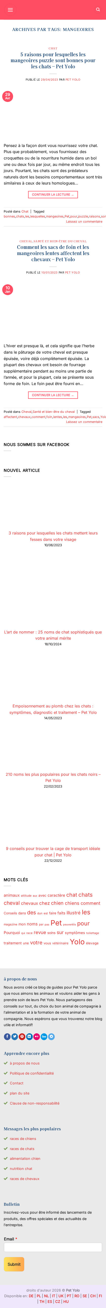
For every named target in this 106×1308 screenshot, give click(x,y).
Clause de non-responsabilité (34, 1103)
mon (22, 924)
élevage (92, 943)
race (29, 933)
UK (61, 1296)
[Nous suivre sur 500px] (44, 1036)
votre (36, 942)
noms (32, 923)
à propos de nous (25, 1063)
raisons (94, 216)
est (46, 913)
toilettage (92, 933)
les (27, 216)
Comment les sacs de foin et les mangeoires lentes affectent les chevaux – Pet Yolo (53, 253)
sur (60, 932)
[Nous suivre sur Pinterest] (22, 1036)
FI (100, 1296)
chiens (72, 903)
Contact (16, 1083)
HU (66, 1301)
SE (85, 1296)
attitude (26, 895)
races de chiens (23, 1138)
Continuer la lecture (53, 194)
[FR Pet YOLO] (53, 10)
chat (71, 894)
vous (47, 943)
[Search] (98, 10)
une (26, 943)
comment (38, 417)
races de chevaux (24, 1179)
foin (49, 417)
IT (53, 1296)
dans (22, 913)
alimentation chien (25, 1158)
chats (20, 216)
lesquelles (37, 216)
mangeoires (55, 216)
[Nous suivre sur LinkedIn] (29, 1036)
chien (57, 903)
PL (39, 1296)
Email (10, 1238)
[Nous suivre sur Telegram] (51, 1036)
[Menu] (10, 10)
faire (52, 913)
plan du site (19, 1093)
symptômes (75, 933)
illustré (74, 912)
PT (69, 1296)
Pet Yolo (73, 79)
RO (76, 1296)
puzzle (83, 216)
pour (73, 216)
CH (93, 1296)
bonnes (9, 216)
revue (40, 932)
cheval (12, 903)
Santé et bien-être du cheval (60, 241)
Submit (14, 1264)
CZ (57, 1301)
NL (46, 1296)
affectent (10, 417)
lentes (57, 417)
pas (47, 924)
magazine (10, 924)
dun (39, 913)
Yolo (77, 941)
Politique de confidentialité (32, 1073)
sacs (95, 417)
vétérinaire (60, 943)
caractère (56, 895)
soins (51, 933)
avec (42, 895)
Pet (67, 216)
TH (41, 1301)
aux (35, 895)
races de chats (22, 1149)
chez (44, 903)
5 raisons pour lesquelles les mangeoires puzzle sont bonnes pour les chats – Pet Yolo (53, 60)
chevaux (24, 417)
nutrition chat (21, 1168)
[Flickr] (36, 1036)
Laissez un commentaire (84, 221)
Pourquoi (12, 932)
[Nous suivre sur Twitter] (14, 1036)
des (31, 912)
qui (23, 933)
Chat (53, 48)
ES (50, 1301)
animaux (12, 895)
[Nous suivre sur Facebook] (7, 1036)
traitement (13, 943)
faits (61, 913)
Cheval (26, 241)
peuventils (69, 924)
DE (31, 1296)
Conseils (10, 913)
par (41, 924)
